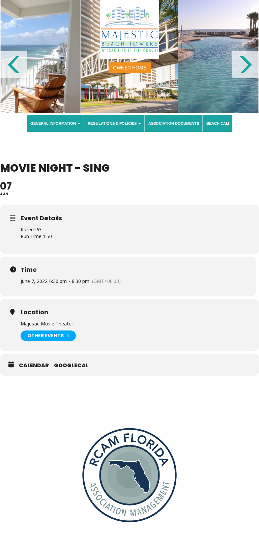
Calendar (34, 365)
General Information (53, 123)
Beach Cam (217, 123)
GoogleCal (71, 365)
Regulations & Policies (113, 123)
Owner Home (129, 67)
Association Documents (173, 123)
